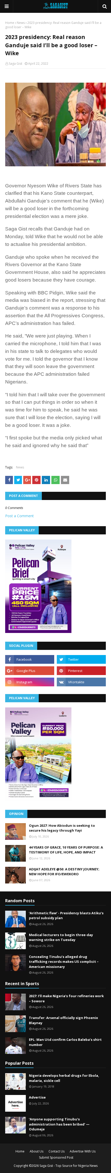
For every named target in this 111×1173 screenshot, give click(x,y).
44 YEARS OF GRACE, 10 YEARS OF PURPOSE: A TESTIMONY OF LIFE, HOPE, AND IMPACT (66, 850)
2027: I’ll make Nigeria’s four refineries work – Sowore (66, 998)
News (21, 23)
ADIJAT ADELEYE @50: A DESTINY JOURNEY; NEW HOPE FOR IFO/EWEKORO (64, 872)
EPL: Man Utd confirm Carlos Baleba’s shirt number (65, 1042)
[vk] (81, 682)
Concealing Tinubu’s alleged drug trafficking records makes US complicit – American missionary (64, 961)
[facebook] (29, 659)
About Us (36, 1151)
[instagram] (29, 682)
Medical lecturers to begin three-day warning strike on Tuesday (61, 937)
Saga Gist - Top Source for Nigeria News (68, 1166)
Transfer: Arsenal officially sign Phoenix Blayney (63, 1020)
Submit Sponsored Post (56, 1157)
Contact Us (57, 1151)
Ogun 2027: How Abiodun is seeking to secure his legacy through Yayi (62, 828)
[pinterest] (81, 670)
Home (9, 23)
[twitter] (81, 659)
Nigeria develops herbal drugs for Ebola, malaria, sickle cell (64, 1078)
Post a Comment (19, 515)
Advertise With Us (83, 1151)
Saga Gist (15, 63)
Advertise (37, 1097)
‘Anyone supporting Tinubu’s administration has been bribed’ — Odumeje (59, 1124)
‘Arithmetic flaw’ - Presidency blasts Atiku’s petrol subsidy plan (66, 915)
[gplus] (29, 670)
